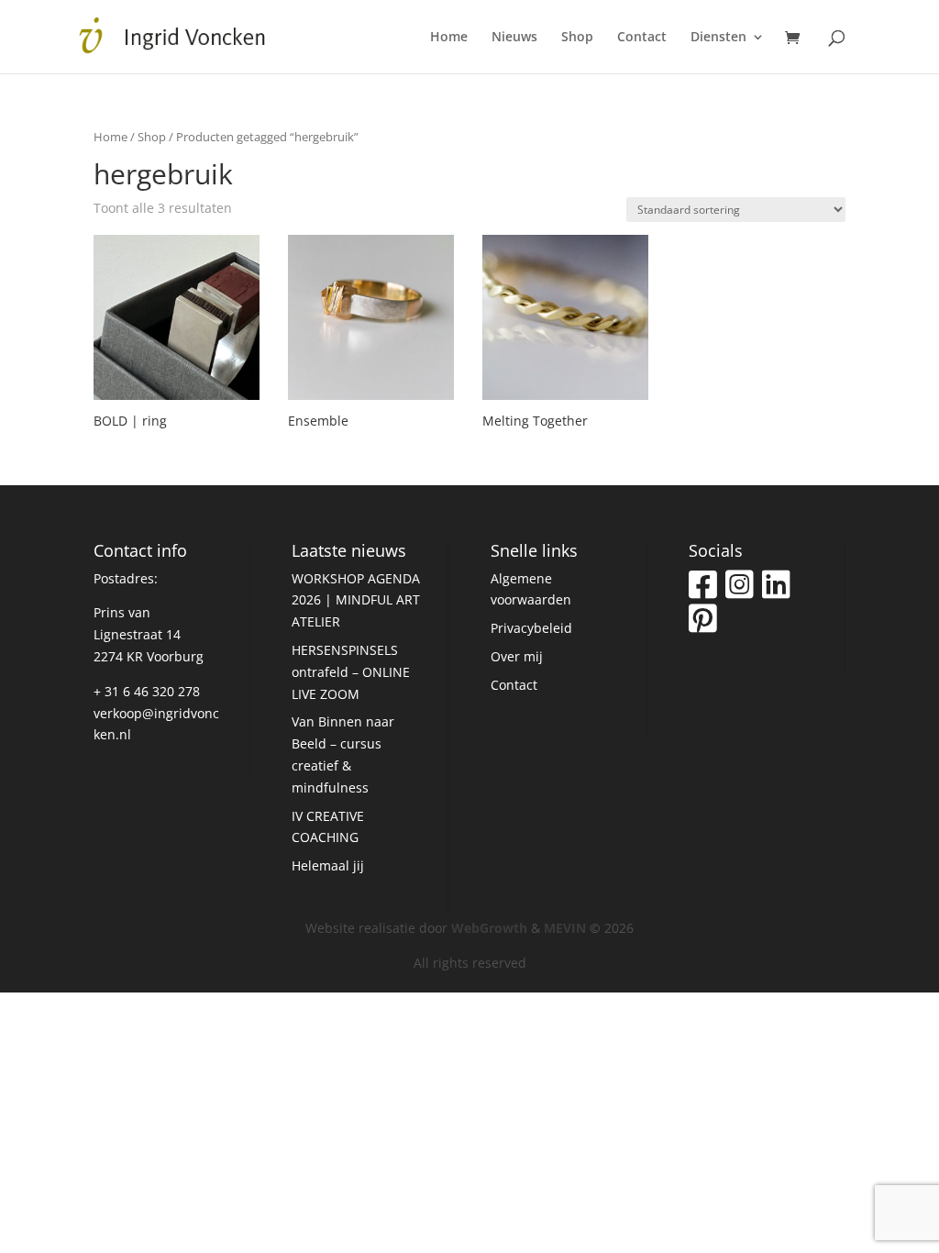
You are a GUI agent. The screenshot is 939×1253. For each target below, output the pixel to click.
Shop (577, 37)
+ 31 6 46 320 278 (147, 691)
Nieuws (514, 37)
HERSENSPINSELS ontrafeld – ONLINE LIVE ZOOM (351, 672)
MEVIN (565, 928)
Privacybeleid (531, 628)
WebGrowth (489, 928)
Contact (642, 37)
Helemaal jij (328, 865)
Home (449, 37)
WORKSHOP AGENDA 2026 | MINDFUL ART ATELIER (356, 600)
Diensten (718, 37)
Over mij (517, 656)
